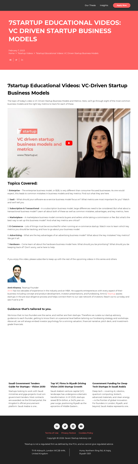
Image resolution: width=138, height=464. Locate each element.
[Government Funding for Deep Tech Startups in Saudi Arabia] (108, 373)
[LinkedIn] (57, 426)
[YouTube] (81, 426)
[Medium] (73, 426)
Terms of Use (51, 433)
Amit (10, 291)
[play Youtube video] (69, 143)
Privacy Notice (68, 433)
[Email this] (10, 60)
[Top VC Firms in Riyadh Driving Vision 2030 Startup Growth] (67, 373)
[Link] (18, 5)
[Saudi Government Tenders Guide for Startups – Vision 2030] (25, 373)
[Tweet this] (16, 60)
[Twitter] (65, 426)
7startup (111, 294)
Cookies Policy (86, 433)
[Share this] (22, 60)
